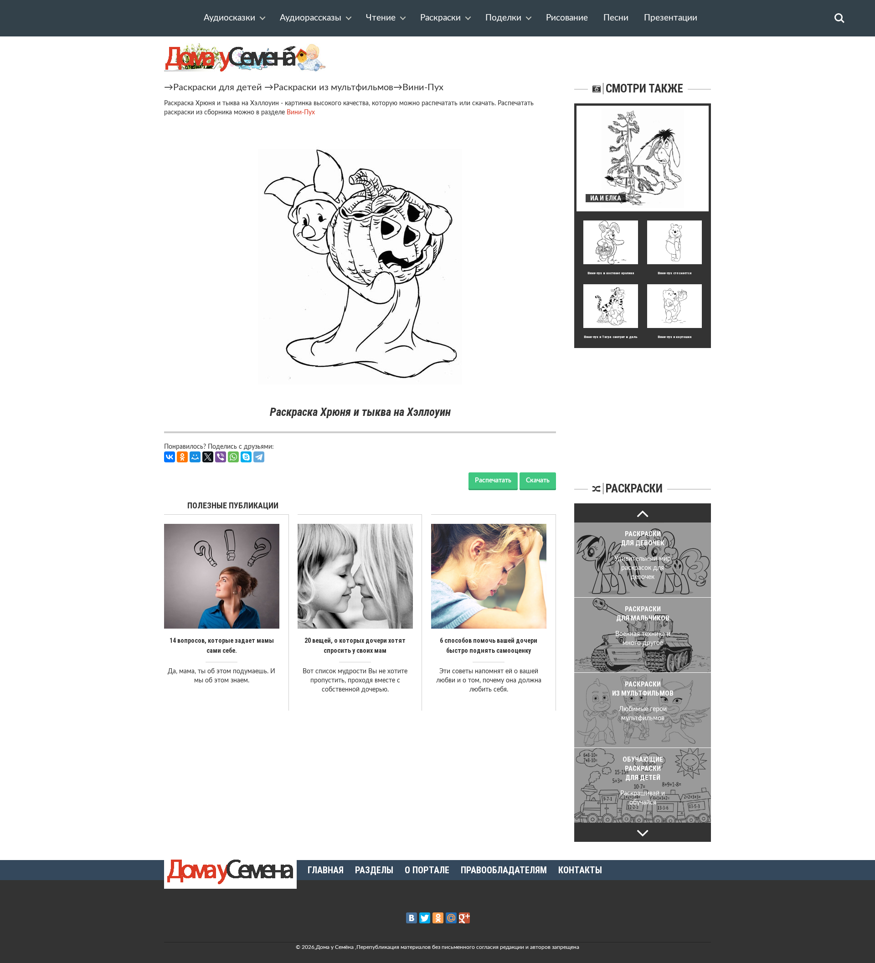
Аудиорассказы (310, 18)
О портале (427, 870)
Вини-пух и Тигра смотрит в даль (611, 337)
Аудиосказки (229, 18)
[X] (207, 456)
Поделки (503, 18)
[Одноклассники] (182, 456)
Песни (615, 18)
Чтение (381, 18)
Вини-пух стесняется (674, 273)
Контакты (580, 870)
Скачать (538, 480)
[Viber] (220, 456)
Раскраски (440, 18)
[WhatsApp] (233, 456)
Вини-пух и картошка (675, 337)
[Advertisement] (642, 405)
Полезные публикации (232, 505)
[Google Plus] (464, 917)
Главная (326, 870)
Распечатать (493, 480)
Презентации (670, 18)
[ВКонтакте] (169, 456)
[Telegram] (258, 456)
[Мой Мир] (195, 456)
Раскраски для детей (217, 87)
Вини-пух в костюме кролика (610, 273)
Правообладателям (504, 870)
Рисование (567, 18)
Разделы (374, 870)
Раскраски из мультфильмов (333, 87)
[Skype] (246, 456)
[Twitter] (424, 917)
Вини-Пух (422, 87)
